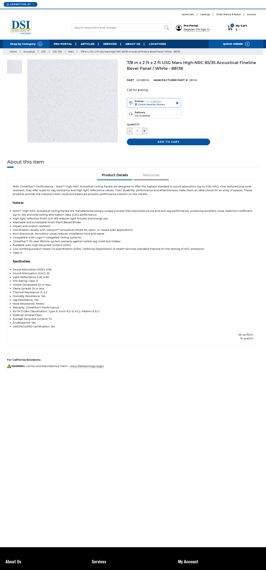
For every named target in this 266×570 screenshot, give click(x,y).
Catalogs (205, 14)
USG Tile (57, 51)
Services (110, 44)
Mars (71, 51)
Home (13, 51)
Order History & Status (228, 14)
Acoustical (29, 51)
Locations (157, 44)
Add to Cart (169, 141)
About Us (132, 44)
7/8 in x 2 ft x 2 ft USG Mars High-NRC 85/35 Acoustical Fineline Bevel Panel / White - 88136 (130, 51)
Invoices (251, 14)
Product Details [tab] (115, 175)
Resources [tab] (151, 175)
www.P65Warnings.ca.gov (87, 366)
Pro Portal (63, 44)
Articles (87, 44)
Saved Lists (188, 14)
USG (43, 51)
